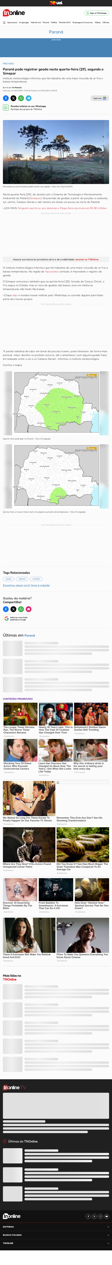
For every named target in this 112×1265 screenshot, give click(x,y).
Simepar (35, 198)
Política (54, 22)
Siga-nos (97, 98)
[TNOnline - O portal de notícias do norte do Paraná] (14, 13)
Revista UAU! (65, 22)
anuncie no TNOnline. (87, 259)
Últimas (106, 22)
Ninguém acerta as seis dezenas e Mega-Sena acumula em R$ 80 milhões (62, 208)
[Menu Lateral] (4, 23)
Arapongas (24, 22)
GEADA (8, 579)
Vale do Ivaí (36, 22)
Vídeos (98, 22)
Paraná (46, 22)
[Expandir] (108, 1243)
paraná (22, 579)
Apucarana (12, 22)
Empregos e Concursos (83, 22)
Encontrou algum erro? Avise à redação (26, 585)
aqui (15, 295)
